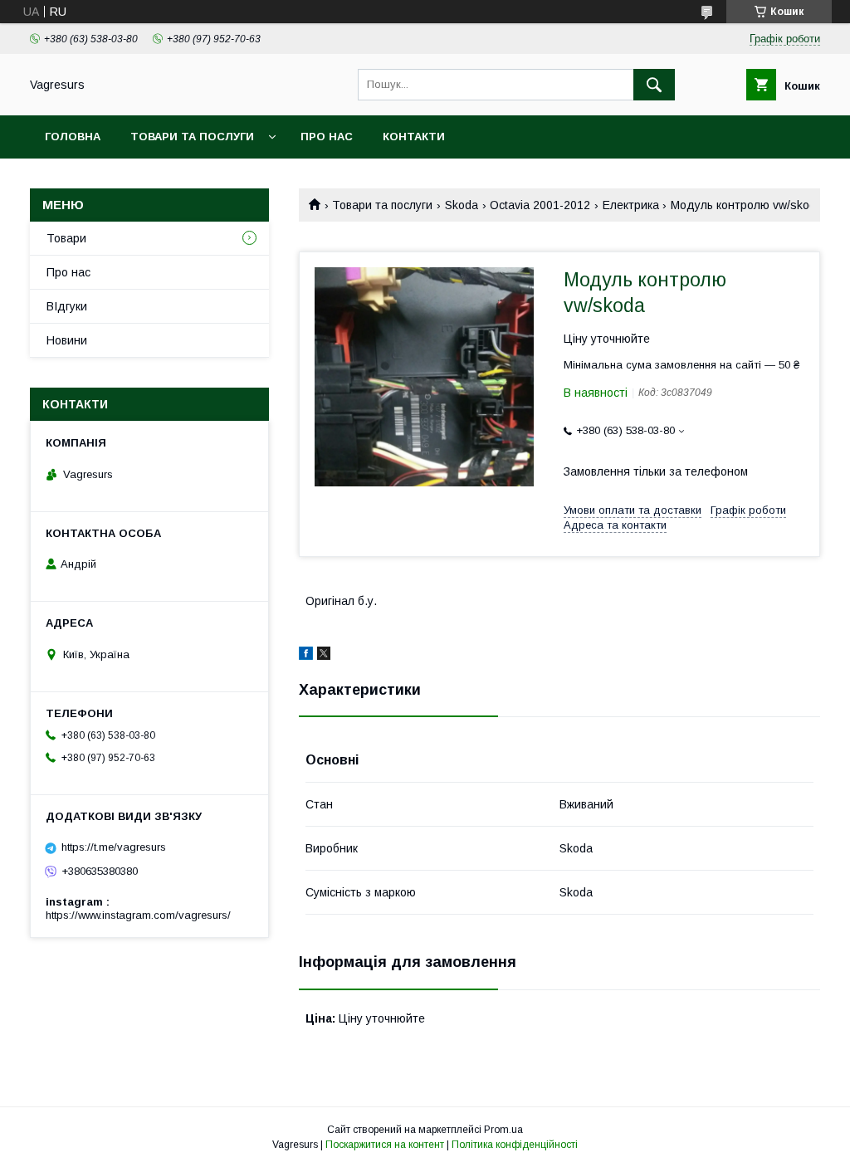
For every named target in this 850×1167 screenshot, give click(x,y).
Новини (66, 340)
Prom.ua (503, 1129)
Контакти (414, 136)
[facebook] (306, 655)
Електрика (631, 205)
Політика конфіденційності (515, 1144)
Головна (72, 136)
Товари (66, 238)
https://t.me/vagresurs (113, 847)
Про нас (326, 136)
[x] (323, 655)
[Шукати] (654, 84)
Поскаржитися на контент (384, 1144)
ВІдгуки (66, 306)
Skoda (461, 205)
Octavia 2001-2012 (540, 205)
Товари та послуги (192, 136)
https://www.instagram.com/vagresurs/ (138, 915)
